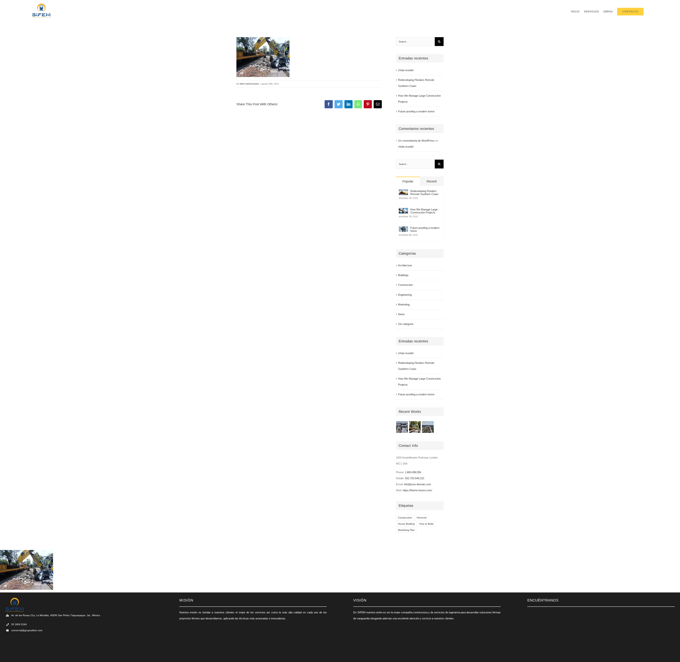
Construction (405, 284)
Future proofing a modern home (416, 111)
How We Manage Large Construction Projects (424, 211)
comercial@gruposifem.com (26, 630)
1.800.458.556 (413, 472)
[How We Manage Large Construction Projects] (403, 210)
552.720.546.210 (414, 478)
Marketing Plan (406, 530)
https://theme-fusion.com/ (417, 490)
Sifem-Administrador (249, 84)
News (401, 314)
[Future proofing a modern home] (403, 229)
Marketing (404, 304)
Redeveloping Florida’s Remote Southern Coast (424, 193)
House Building (406, 524)
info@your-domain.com (417, 484)
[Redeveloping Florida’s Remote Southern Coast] (403, 192)
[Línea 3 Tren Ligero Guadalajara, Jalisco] (402, 427)
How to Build (426, 524)
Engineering (405, 294)
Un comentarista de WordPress (416, 140)
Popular (407, 181)
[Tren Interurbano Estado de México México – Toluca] (428, 427)
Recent (432, 181)
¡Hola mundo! (406, 70)
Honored (421, 517)
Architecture (405, 265)
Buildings (403, 275)
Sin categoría (405, 323)
